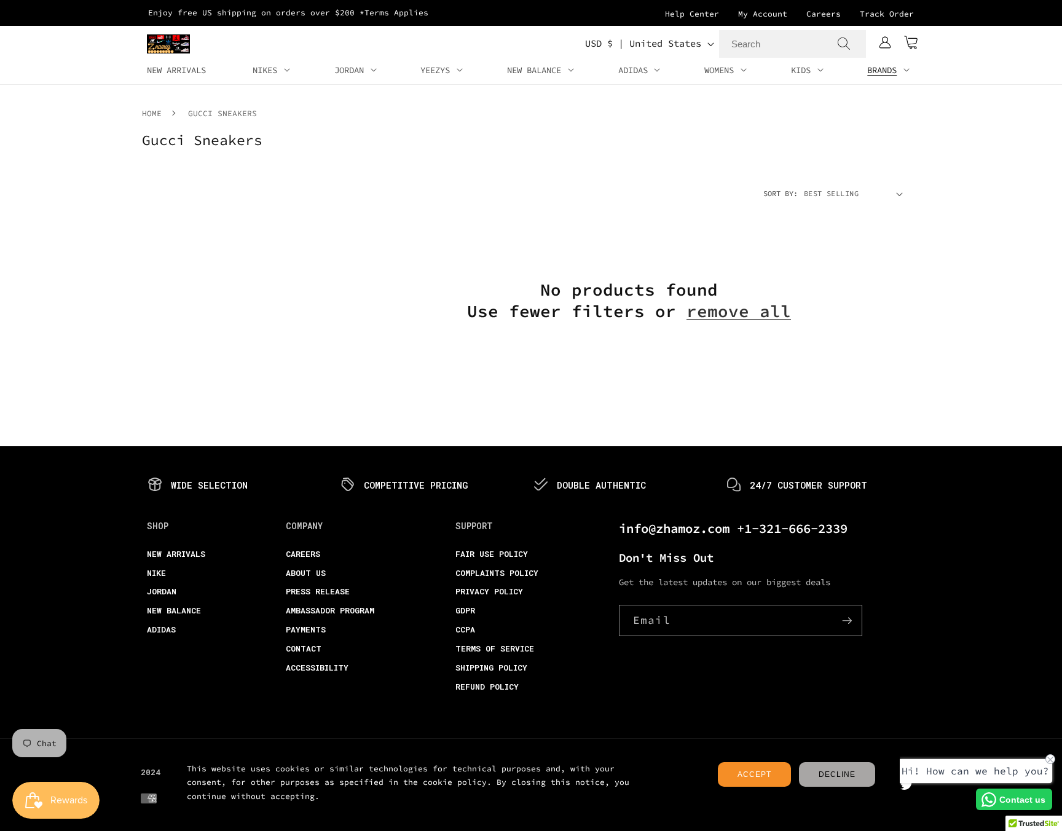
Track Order (887, 14)
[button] (911, 43)
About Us (306, 572)
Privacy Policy (489, 591)
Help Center (692, 14)
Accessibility (317, 667)
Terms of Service (494, 648)
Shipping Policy (491, 667)
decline (837, 774)
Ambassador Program (330, 610)
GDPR (465, 610)
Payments (306, 629)
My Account (762, 14)
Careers (823, 14)
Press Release (318, 591)
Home (152, 113)
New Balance (174, 610)
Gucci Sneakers (222, 113)
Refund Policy (487, 686)
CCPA (465, 629)
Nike (156, 572)
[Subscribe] (847, 621)
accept (754, 774)
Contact (303, 648)
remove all (738, 311)
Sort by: (780, 193)
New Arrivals (176, 553)
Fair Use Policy (491, 553)
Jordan (161, 591)
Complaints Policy (496, 572)
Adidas (161, 629)
